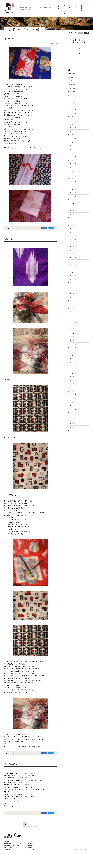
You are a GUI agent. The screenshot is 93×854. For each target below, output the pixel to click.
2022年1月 (72, 142)
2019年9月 (72, 214)
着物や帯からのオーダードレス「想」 (13, 843)
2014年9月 (72, 430)
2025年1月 (72, 113)
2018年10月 (72, 254)
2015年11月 (72, 380)
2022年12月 (72, 134)
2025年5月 (72, 109)
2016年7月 (72, 351)
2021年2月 (72, 171)
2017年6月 (72, 311)
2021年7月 (72, 153)
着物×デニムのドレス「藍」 (11, 847)
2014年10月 (72, 427)
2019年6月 (72, 225)
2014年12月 (72, 420)
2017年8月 (72, 304)
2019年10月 (72, 210)
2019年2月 (72, 239)
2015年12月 (72, 376)
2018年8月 (72, 261)
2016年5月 (72, 358)
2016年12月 (72, 333)
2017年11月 (72, 293)
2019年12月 (72, 203)
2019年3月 (72, 236)
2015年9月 (72, 387)
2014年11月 (72, 423)
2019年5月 (72, 228)
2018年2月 (72, 282)
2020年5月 (72, 189)
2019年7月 (72, 221)
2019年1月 (72, 243)
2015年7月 (72, 394)
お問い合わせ (28, 845)
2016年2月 (72, 369)
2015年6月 (72, 398)
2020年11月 (72, 174)
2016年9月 (72, 344)
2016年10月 (72, 340)
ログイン (80, 32)
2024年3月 (72, 124)
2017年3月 (72, 322)
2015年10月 (72, 384)
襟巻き (70, 95)
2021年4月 (72, 163)
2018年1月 (72, 286)
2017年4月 (72, 319)
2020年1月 (72, 199)
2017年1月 (72, 329)
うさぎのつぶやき (74, 73)
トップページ (58, 8)
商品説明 (71, 91)
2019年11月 (72, 207)
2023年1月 (72, 131)
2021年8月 (72, 149)
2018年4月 (72, 275)
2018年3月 (72, 279)
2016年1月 (72, 373)
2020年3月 (72, 192)
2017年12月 (72, 290)
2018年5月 (72, 272)
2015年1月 (72, 416)
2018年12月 (72, 246)
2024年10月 (72, 116)
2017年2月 (72, 326)
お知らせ (71, 84)
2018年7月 (72, 264)
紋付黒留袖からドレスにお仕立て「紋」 (14, 845)
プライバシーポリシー (31, 849)
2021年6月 (72, 156)
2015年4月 (72, 405)
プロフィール (75, 8)
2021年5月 (72, 160)
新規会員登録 (28, 847)
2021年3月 (72, 167)
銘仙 (70, 77)
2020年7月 (72, 181)
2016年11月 (72, 337)
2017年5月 (72, 315)
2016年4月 (72, 362)
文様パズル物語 (81, 6)
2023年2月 (72, 127)
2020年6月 (72, 185)
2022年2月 (72, 138)
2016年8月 (72, 347)
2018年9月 (72, 257)
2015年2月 (72, 412)
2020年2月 (72, 196)
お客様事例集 (70, 5)
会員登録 (86, 32)
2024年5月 (72, 120)
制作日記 (71, 80)
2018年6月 (72, 268)
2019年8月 (72, 218)
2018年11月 (72, 250)
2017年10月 (72, 297)
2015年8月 (72, 391)
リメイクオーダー (64, 8)
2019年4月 (72, 232)
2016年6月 (72, 355)
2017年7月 (72, 308)
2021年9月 (72, 145)
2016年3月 (72, 366)
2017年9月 (72, 301)
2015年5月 (72, 402)
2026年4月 (72, 106)
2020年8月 (72, 178)
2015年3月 (72, 409)
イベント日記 (73, 88)
